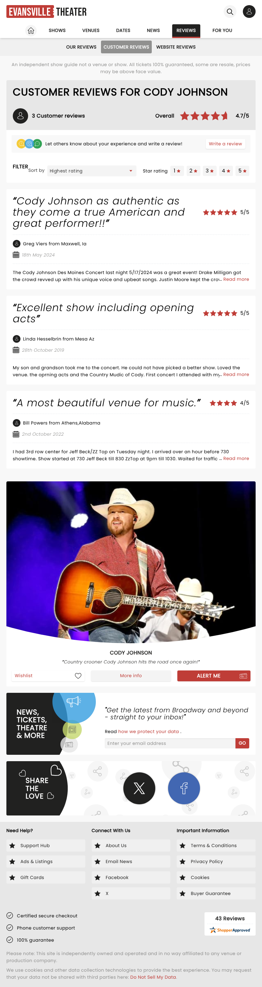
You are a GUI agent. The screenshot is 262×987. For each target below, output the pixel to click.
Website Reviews (176, 47)
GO (242, 743)
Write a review (225, 144)
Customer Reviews (126, 47)
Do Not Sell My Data (153, 977)
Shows (57, 30)
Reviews (186, 30)
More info (131, 675)
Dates (123, 30)
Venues (91, 30)
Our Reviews (81, 47)
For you (222, 30)
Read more (236, 279)
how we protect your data (149, 731)
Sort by (36, 170)
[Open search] (230, 11)
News (153, 30)
